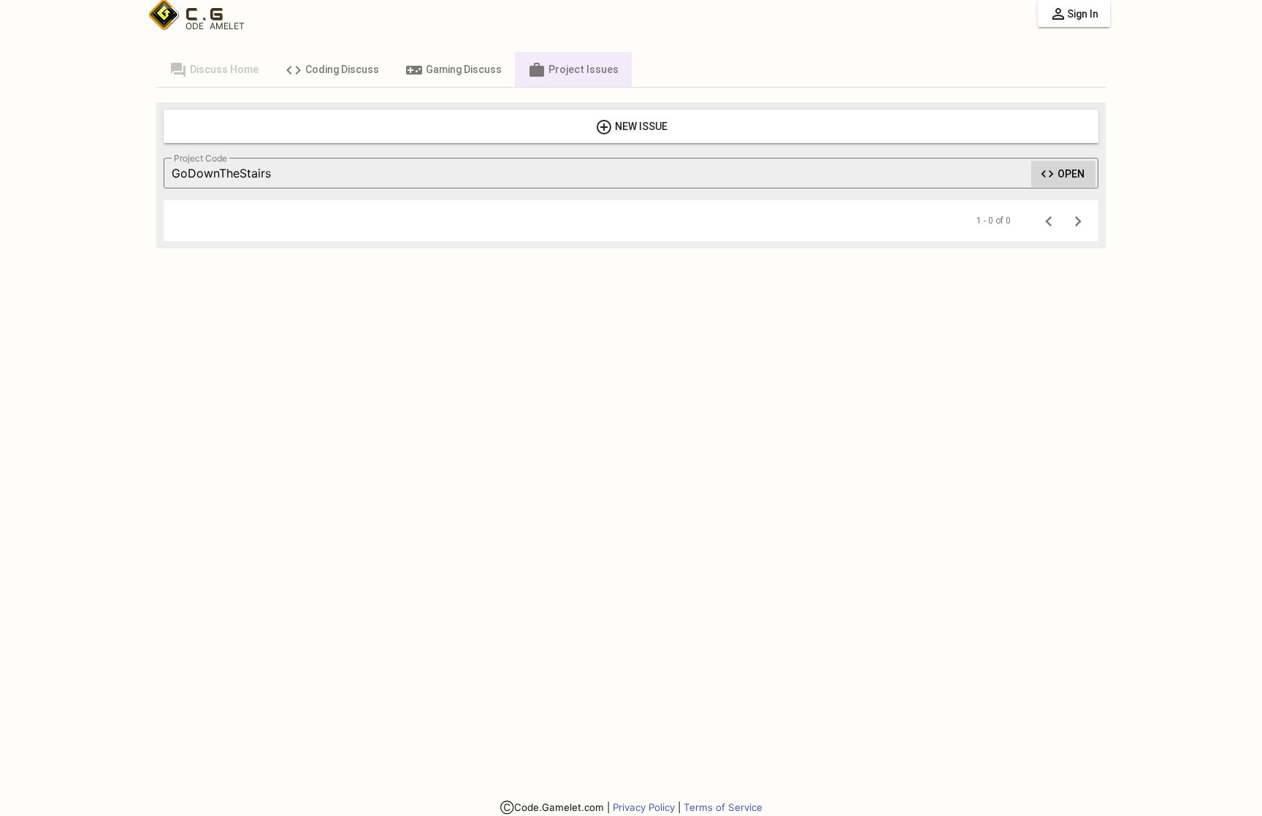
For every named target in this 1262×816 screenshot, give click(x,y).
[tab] (214, 69)
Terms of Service (723, 807)
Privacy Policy (644, 807)
